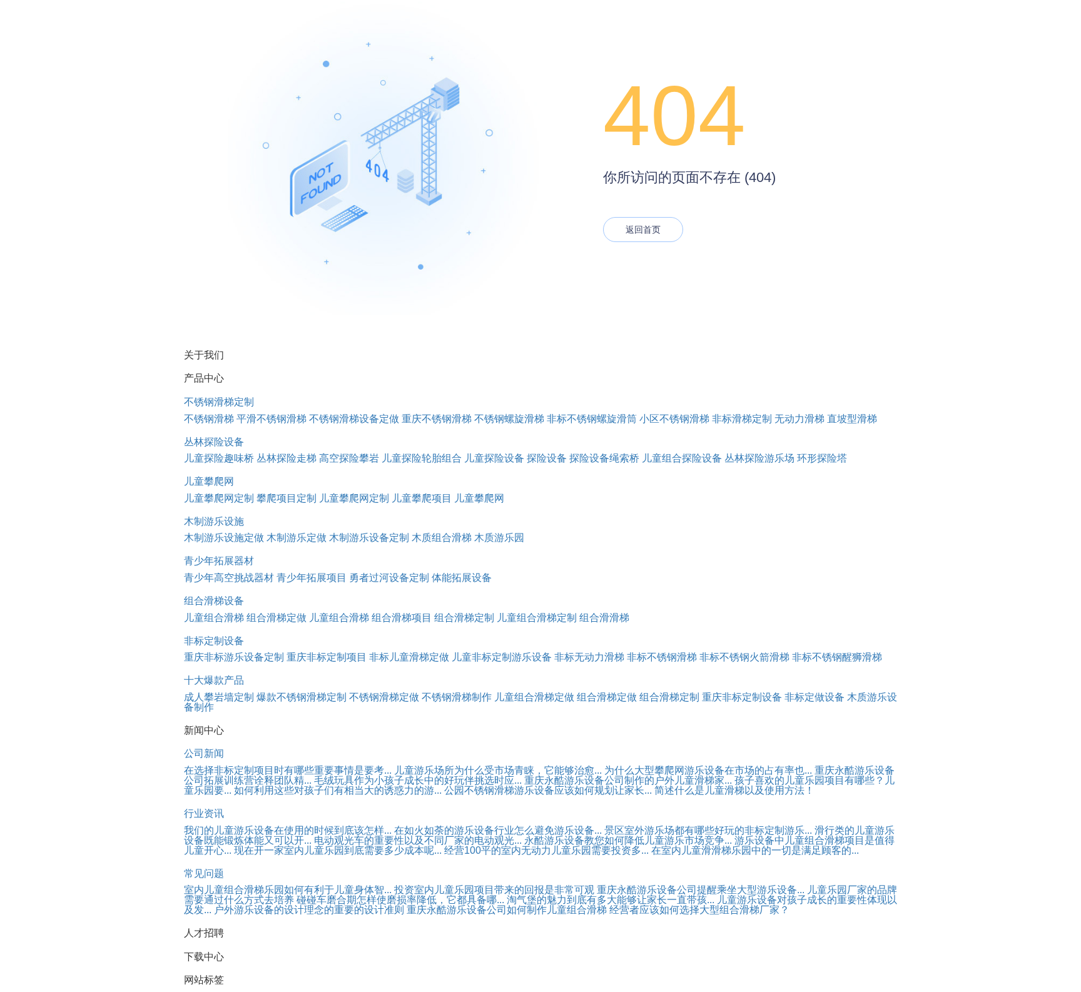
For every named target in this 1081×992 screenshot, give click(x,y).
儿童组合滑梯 (214, 617)
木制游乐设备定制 (369, 537)
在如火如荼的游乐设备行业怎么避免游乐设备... (498, 830)
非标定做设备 (814, 697)
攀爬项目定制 (286, 498)
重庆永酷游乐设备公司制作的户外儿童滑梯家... (628, 780)
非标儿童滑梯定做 (409, 657)
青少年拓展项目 (312, 577)
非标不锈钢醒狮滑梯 (837, 657)
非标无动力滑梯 (589, 657)
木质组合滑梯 (442, 537)
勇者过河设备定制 (389, 577)
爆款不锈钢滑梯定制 (301, 697)
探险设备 (547, 458)
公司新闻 (204, 753)
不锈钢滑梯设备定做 (354, 418)
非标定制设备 (214, 640)
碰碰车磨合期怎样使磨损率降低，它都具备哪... (400, 899)
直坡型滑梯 (852, 418)
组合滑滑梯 (604, 617)
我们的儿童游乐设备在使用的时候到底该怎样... (288, 830)
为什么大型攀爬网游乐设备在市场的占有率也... (708, 770)
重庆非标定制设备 (742, 697)
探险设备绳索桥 (604, 458)
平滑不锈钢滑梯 (271, 418)
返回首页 (643, 230)
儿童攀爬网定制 (219, 498)
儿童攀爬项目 (422, 498)
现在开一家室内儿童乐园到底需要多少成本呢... (338, 850)
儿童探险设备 (494, 458)
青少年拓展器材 (219, 560)
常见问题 (204, 873)
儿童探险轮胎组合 (422, 458)
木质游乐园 (499, 537)
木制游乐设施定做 (224, 537)
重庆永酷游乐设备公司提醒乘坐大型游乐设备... (700, 889)
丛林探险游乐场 (759, 458)
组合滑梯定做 (276, 617)
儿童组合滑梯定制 (537, 617)
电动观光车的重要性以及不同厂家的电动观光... (418, 840)
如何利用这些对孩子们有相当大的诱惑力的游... (338, 790)
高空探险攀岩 (349, 458)
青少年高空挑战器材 (229, 577)
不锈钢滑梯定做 (384, 697)
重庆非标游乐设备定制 (234, 657)
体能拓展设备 (462, 577)
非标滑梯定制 (742, 418)
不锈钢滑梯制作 (457, 697)
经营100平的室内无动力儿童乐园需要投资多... (546, 850)
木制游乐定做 (296, 537)
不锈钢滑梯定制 (219, 402)
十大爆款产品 (214, 680)
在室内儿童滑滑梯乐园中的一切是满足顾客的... (755, 850)
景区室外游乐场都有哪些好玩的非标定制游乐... (708, 830)
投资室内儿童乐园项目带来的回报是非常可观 (494, 889)
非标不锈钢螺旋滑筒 (592, 418)
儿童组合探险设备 (682, 458)
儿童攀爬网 (209, 481)
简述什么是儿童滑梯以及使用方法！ (734, 790)
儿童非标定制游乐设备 (502, 657)
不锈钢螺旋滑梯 (509, 418)
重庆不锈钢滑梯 (437, 418)
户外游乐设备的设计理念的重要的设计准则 (309, 909)
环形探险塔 (822, 458)
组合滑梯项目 (402, 617)
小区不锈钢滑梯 (674, 418)
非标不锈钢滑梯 (662, 657)
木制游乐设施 (214, 521)
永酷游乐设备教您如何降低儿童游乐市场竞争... (628, 840)
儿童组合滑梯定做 (534, 697)
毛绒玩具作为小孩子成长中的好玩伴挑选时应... (418, 780)
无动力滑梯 (799, 418)
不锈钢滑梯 (209, 418)
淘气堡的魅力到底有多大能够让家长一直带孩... (610, 899)
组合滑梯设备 (214, 600)
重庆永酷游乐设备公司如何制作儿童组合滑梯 (507, 909)
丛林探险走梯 (286, 458)
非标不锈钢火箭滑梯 (744, 657)
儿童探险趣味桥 (219, 458)
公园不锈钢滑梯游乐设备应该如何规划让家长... (548, 790)
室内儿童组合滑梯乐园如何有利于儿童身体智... (288, 889)
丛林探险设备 (214, 442)
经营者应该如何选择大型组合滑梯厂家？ (699, 909)
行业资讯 (204, 813)
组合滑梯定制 (464, 617)
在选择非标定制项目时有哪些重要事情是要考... (288, 770)
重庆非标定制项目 (327, 657)
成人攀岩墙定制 (219, 697)
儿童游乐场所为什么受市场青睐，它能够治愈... (498, 770)
